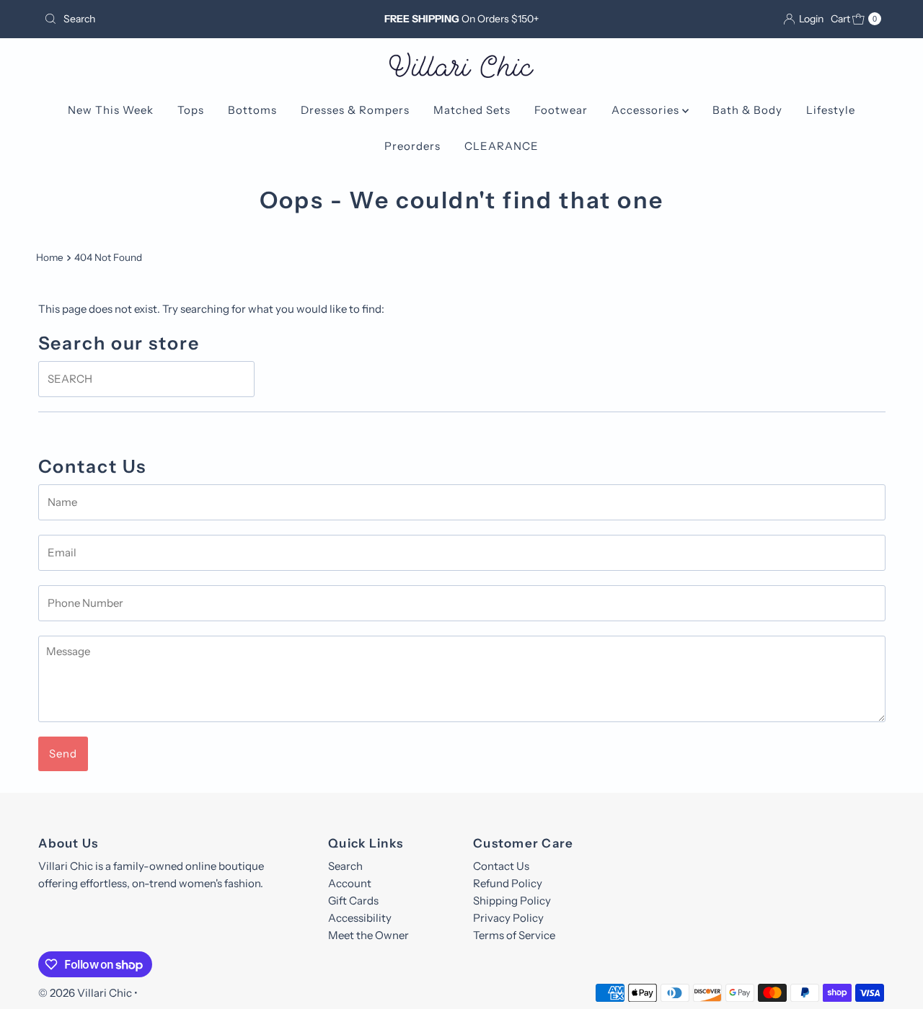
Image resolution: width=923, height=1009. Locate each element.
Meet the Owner (368, 935)
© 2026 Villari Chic (85, 993)
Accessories (646, 110)
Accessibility (360, 918)
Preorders (412, 146)
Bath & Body (747, 110)
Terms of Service (514, 935)
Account (349, 883)
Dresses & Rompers (355, 110)
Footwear (561, 110)
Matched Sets (472, 110)
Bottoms (252, 110)
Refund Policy (507, 883)
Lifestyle (830, 110)
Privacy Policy (508, 918)
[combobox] (175, 18)
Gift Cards (353, 900)
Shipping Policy (512, 900)
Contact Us (501, 866)
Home (49, 257)
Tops (190, 110)
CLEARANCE (501, 146)
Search (345, 866)
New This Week (111, 110)
